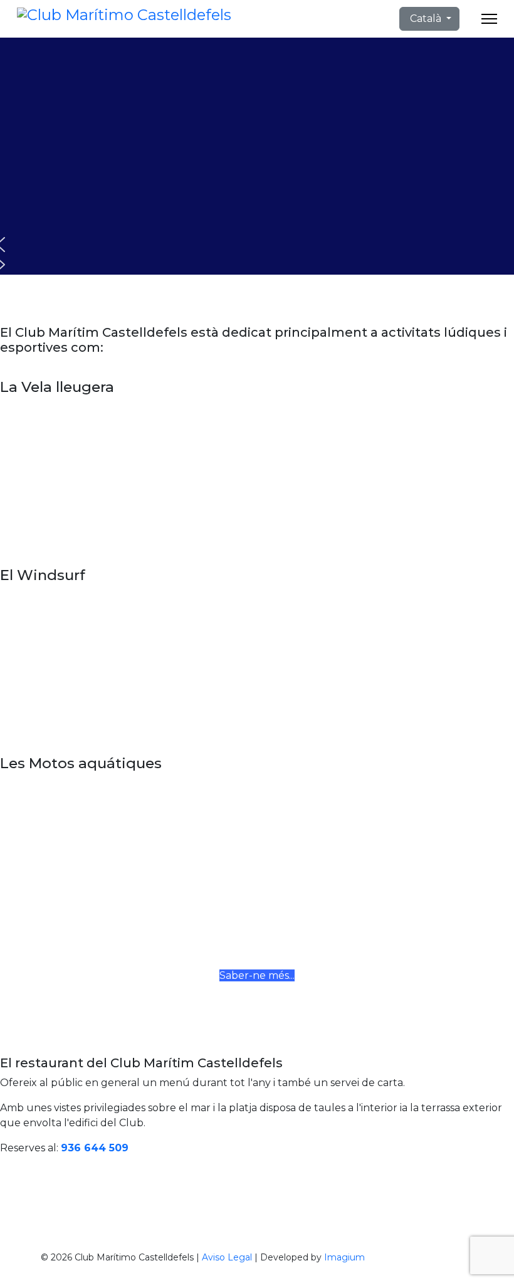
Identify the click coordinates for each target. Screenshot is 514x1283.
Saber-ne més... (257, 975)
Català (425, 18)
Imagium (344, 1257)
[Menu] (489, 19)
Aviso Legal (227, 1257)
